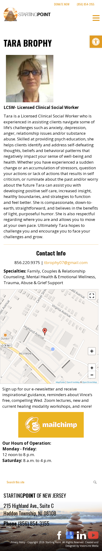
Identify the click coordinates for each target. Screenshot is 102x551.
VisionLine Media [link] (89, 545)
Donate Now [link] (62, 4)
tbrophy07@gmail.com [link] (66, 262)
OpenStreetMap (89, 382)
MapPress (60, 382)
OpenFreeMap (73, 382)
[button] (45, 332)
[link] (96, 42)
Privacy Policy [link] (18, 542)
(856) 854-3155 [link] (85, 4)
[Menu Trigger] (96, 17)
